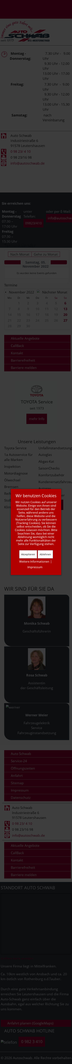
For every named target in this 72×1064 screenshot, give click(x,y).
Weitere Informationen (34, 561)
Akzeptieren (28, 554)
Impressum (34, 567)
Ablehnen (45, 554)
